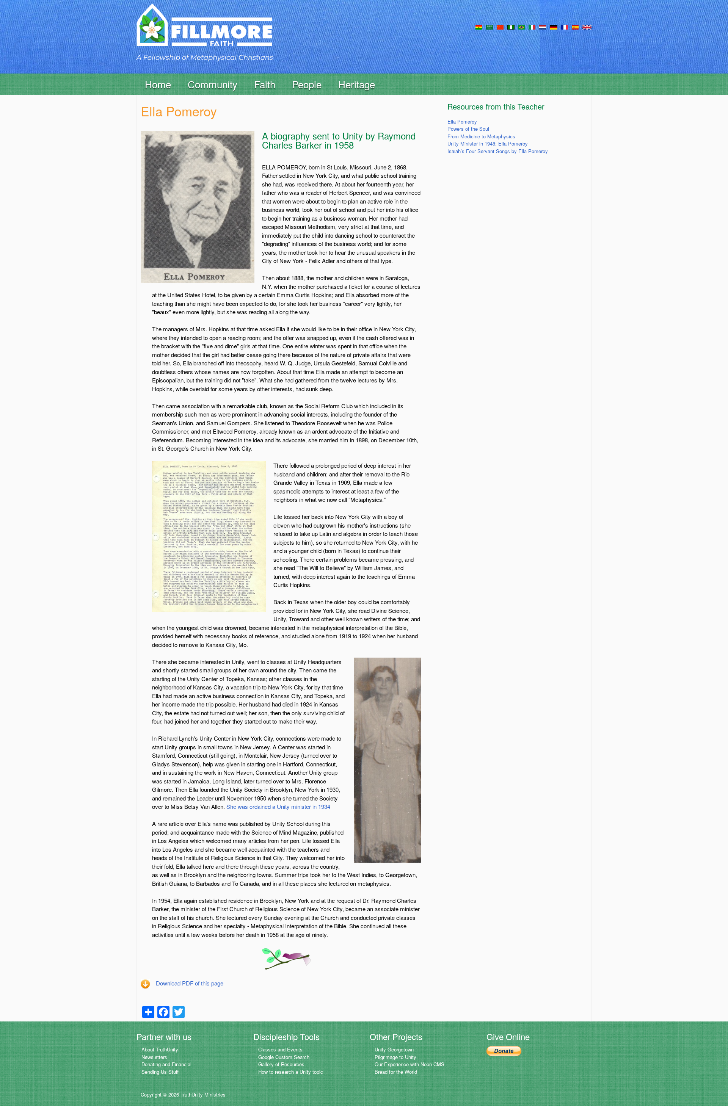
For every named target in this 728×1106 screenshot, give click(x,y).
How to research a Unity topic (290, 1071)
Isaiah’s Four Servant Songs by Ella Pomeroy (497, 151)
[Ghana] (478, 26)
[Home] (204, 31)
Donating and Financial (166, 1064)
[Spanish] (575, 26)
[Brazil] (521, 26)
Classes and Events (280, 1049)
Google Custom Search (283, 1057)
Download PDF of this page (189, 983)
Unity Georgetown (394, 1049)
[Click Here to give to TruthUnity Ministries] (503, 1050)
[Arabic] (489, 26)
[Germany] (553, 26)
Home (158, 84)
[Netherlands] (542, 26)
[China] (500, 26)
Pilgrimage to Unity (395, 1057)
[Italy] (532, 26)
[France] (564, 26)
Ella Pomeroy (462, 121)
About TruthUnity (159, 1049)
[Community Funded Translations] (587, 26)
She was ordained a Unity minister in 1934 (278, 806)
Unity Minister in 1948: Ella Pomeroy (487, 143)
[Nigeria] (511, 26)
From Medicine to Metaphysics (481, 136)
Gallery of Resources (281, 1064)
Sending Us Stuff (160, 1071)
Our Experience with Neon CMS (409, 1064)
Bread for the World (396, 1071)
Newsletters (154, 1057)
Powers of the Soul (468, 128)
